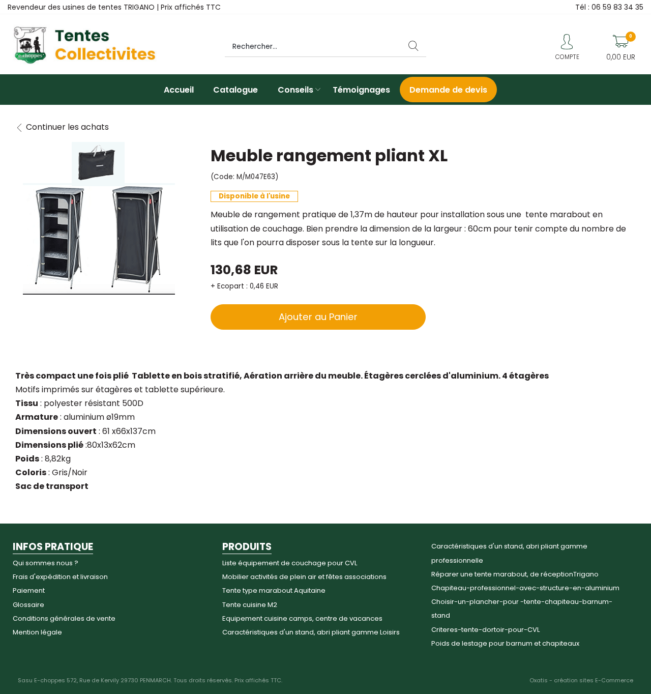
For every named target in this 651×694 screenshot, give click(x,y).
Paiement (29, 590)
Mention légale (37, 632)
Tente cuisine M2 (249, 605)
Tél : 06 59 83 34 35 (609, 7)
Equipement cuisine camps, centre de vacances (302, 618)
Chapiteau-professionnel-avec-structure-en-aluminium (525, 588)
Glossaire (28, 605)
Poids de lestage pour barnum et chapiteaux (505, 643)
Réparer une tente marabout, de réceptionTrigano (515, 574)
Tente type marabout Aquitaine (274, 590)
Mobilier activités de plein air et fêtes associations (304, 577)
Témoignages (361, 90)
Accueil (179, 90)
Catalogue (235, 90)
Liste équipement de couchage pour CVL (289, 563)
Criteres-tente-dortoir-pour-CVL (485, 629)
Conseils (295, 90)
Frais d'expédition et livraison (60, 577)
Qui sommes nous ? (45, 563)
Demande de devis (448, 90)
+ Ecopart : (229, 286)
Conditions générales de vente (64, 618)
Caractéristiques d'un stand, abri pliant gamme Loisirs (311, 632)
